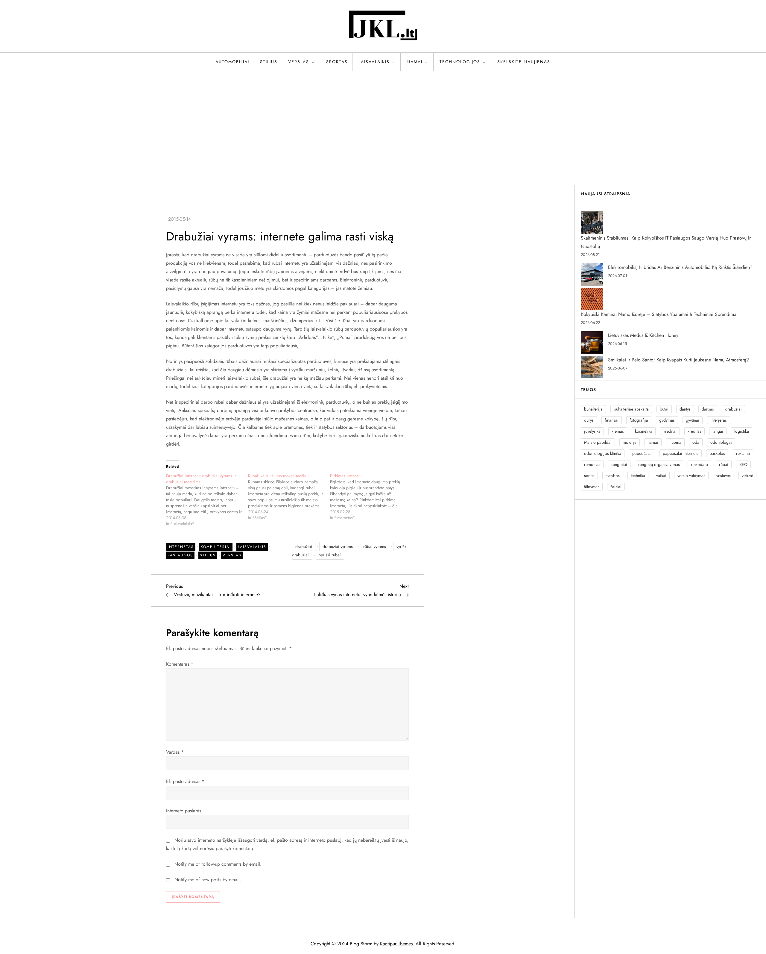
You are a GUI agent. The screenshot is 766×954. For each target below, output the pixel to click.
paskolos (717, 453)
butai (664, 409)
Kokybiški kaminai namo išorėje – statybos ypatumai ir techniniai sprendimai (659, 314)
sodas (589, 475)
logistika (741, 431)
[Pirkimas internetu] (371, 497)
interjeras (718, 420)
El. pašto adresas (185, 781)
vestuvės (723, 475)
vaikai (661, 475)
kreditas (694, 431)
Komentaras (179, 664)
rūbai (723, 464)
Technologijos (460, 62)
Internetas (181, 546)
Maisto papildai (598, 442)
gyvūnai (692, 420)
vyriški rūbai (330, 555)
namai (653, 442)
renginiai (619, 464)
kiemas (618, 431)
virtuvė (747, 475)
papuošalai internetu (680, 453)
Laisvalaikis (374, 62)
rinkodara (699, 464)
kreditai (670, 431)
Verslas (298, 62)
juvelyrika (592, 431)
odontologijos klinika (602, 453)
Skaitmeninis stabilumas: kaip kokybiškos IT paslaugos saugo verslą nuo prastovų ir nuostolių (666, 242)
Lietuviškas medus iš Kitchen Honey (643, 335)
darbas (708, 409)
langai (717, 431)
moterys (629, 442)
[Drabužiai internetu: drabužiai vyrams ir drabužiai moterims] (207, 500)
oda (695, 442)
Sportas (337, 62)
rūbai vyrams (374, 546)
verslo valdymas (691, 475)
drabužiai (303, 546)
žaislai (615, 487)
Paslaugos (180, 555)
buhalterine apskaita (631, 409)
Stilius (268, 62)
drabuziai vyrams (338, 546)
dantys (685, 409)
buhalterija (593, 409)
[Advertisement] (383, 128)
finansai (611, 420)
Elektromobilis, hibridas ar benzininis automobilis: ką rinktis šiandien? (680, 267)
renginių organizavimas (659, 464)
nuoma (675, 442)
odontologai (721, 442)
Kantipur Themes (396, 943)
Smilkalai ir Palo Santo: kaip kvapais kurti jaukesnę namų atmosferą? (678, 359)
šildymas (591, 487)
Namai (414, 62)
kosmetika (643, 431)
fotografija (639, 420)
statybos (613, 475)
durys (589, 420)
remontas (592, 464)
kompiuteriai (216, 546)
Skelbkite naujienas (523, 62)
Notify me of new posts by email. (207, 879)
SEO (743, 464)
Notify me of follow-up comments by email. (218, 864)
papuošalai (642, 453)
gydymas (667, 420)
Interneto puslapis (183, 810)
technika (638, 475)
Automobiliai (232, 62)
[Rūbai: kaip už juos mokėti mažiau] (289, 497)
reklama (743, 453)
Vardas (175, 752)
